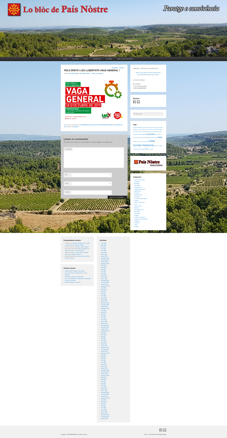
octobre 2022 (104, 329)
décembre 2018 (105, 414)
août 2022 (103, 332)
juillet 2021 (103, 357)
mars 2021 (103, 364)
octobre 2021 (104, 351)
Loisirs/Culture (138, 206)
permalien (75, 126)
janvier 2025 (104, 278)
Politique (103, 124)
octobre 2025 (104, 261)
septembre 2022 (105, 331)
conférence (144, 129)
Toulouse (143, 149)
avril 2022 (103, 340)
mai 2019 (103, 405)
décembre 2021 (105, 347)
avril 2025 (103, 273)
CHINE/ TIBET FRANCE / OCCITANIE (75, 271)
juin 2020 (103, 381)
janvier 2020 (104, 390)
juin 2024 (103, 291)
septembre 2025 (105, 263)
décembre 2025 (105, 258)
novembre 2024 (105, 282)
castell (156, 127)
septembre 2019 (105, 398)
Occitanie (146, 141)
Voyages (136, 226)
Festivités (136, 196)
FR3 (136, 131)
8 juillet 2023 (135, 127)
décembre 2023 (105, 303)
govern (151, 131)
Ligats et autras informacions (125, 59)
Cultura (148, 129)
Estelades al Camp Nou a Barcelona (74, 276)
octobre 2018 (104, 418)
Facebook (134, 101)
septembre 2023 (105, 308)
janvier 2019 (104, 413)
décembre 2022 (105, 325)
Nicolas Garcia (141, 141)
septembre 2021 (105, 353)
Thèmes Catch (162, 434)
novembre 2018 (105, 416)
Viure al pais (150, 149)
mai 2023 (103, 316)
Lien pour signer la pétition (82, 247)
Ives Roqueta (156, 131)
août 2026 (103, 243)
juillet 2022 (103, 334)
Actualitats (109, 59)
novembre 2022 (105, 327)
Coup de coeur (97, 124)
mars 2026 (103, 252)
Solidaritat (109, 124)
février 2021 (104, 366)
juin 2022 (103, 336)
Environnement (138, 195)
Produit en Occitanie (139, 217)
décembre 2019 (105, 392)
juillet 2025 (103, 267)
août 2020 (103, 377)
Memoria (136, 208)
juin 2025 (103, 269)
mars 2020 (103, 387)
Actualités (83, 124)
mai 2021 (103, 360)
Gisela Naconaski (146, 131)
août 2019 (103, 400)
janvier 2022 (104, 345)
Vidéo (135, 224)
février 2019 (104, 411)
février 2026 (104, 254)
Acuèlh (65, 59)
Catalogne (160, 127)
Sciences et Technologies (141, 219)
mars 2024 (103, 297)
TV (146, 149)
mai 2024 (103, 293)
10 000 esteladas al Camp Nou (73, 282)
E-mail (66, 183)
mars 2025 (103, 275)
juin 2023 (103, 314)
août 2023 (103, 310)
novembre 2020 (105, 372)
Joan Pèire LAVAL (85, 73)
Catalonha (135, 129)
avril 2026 (103, 250)
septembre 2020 (105, 375)
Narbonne (135, 141)
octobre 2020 (104, 373)
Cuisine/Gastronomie (139, 189)
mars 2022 (103, 342)
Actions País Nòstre (139, 180)
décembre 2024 (105, 280)
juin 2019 (103, 403)
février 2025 (104, 276)
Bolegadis (141, 127)
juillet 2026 (103, 245)
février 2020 (104, 388)
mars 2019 (103, 409)
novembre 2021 (105, 349)
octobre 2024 (104, 284)
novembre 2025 (105, 260)
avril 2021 (103, 362)
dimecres (152, 129)
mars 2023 (103, 319)
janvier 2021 (104, 368)
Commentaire (68, 149)
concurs (139, 129)
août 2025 (103, 265)
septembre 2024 (105, 286)
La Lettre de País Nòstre (140, 198)
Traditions (136, 222)
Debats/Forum (97, 59)
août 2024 (103, 288)
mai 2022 (103, 338)
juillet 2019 (103, 401)
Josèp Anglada (142, 134)
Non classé (137, 211)
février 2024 (104, 299)
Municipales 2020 (153, 137)
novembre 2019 (105, 394)
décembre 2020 (105, 370)
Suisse (138, 149)
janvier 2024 (104, 301)
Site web (67, 192)
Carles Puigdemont (151, 127)
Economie (136, 193)
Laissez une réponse (97, 73)
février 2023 (104, 321)
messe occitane (140, 137)
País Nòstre (75, 59)
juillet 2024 (103, 289)
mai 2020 (103, 383)
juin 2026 (103, 247)
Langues (136, 200)
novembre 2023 (105, 304)
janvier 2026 (104, 256)
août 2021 (103, 355)
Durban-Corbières (158, 129)
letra (156, 134)
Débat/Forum (137, 191)
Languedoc (150, 134)
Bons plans (89, 124)
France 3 (140, 131)
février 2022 (104, 344)
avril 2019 (103, 407)
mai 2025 (103, 271)
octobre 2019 (104, 396)
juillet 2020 (103, 379)
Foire (134, 131)
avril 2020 (103, 385)
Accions (86, 59)
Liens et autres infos (139, 202)
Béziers (144, 127)
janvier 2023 (104, 323)
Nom (66, 174)
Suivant (122, 67)
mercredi (135, 137)
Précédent (114, 67)
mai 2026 (103, 248)
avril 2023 (103, 317)
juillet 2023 (103, 312)
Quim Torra (156, 145)
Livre (135, 204)
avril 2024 (103, 295)
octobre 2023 (104, 306)
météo (159, 137)
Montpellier (146, 137)
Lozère (159, 134)
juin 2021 (103, 359)
